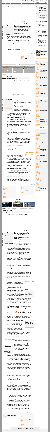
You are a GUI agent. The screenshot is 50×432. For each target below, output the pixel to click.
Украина (11, 3)
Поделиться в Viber (2, 35)
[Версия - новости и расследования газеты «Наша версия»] (7, 1)
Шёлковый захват (46, 2)
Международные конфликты (24, 239)
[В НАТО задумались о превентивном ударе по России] (8, 342)
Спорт (28, 3)
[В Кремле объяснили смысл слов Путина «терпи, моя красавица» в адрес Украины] (38, 77)
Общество (22, 3)
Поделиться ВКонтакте (2, 27)
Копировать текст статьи (2, 38)
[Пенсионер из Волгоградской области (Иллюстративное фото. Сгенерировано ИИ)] (29, 153)
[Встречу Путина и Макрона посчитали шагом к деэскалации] (38, 71)
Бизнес (26, 3)
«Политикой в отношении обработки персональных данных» (28, 429)
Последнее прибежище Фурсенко (37, 2)
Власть (15, 3)
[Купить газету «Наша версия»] (12, 1)
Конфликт (18, 3)
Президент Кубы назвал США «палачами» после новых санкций (9, 108)
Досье (42, 5)
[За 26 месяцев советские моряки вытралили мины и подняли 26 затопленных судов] (38, 122)
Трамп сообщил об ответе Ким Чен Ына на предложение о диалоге (17, 204)
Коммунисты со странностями (29, 2)
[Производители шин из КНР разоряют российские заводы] (38, 188)
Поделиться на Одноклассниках (2, 31)
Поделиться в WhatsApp (2, 33)
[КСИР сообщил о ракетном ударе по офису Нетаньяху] (29, 284)
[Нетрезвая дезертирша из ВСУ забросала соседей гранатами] (38, 150)
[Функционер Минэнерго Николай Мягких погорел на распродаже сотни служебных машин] (38, 86)
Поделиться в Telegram (2, 36)
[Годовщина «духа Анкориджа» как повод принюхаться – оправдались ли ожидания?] (22, 190)
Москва (35, 3)
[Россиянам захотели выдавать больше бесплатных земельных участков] (38, 94)
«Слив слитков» (15, 312)
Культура (32, 3)
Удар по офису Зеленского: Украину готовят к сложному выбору (28, 204)
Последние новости (42, 20)
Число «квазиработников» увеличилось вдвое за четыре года (6, 204)
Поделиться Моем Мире (2, 29)
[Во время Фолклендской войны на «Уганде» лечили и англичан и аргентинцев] (22, 58)
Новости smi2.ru (4, 207)
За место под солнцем (7, 34)
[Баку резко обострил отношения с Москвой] (5, 416)
